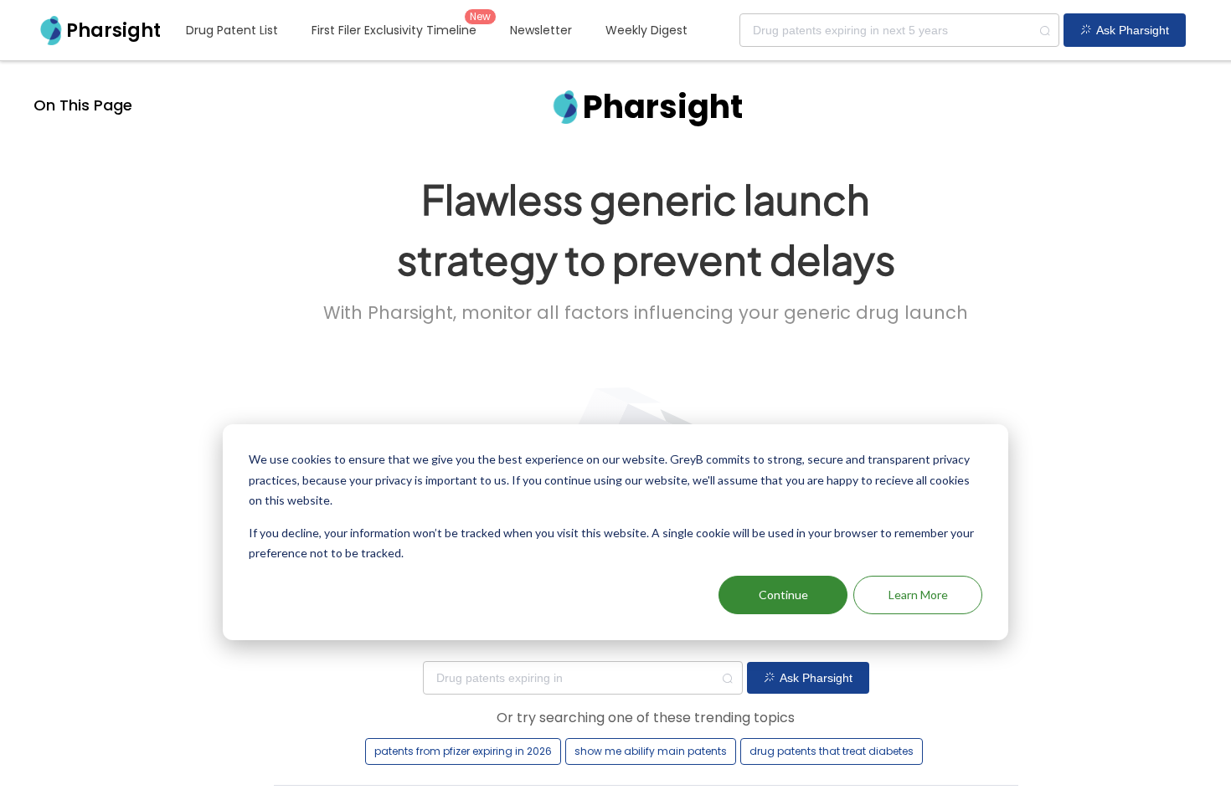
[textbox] (899, 30)
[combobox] (899, 30)
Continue (783, 594)
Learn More (918, 594)
